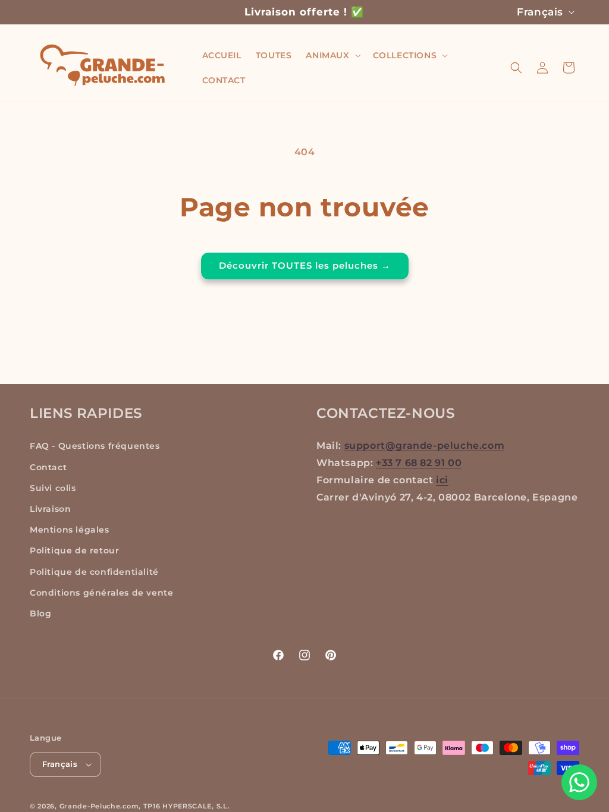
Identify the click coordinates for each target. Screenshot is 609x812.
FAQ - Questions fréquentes (95, 445)
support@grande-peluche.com (424, 445)
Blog (40, 613)
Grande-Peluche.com (99, 806)
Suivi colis (53, 488)
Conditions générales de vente (101, 592)
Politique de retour (74, 550)
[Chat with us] (579, 782)
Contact (48, 467)
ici (442, 480)
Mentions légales (69, 529)
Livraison (50, 508)
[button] (332, 55)
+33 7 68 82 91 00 (419, 462)
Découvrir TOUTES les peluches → (305, 265)
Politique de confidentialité (94, 571)
